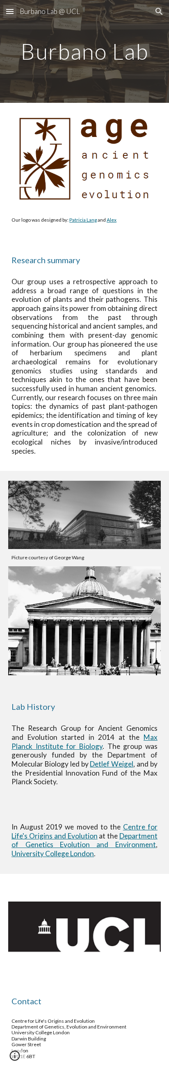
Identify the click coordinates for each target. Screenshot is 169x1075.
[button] (10, 11)
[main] (84, 51)
